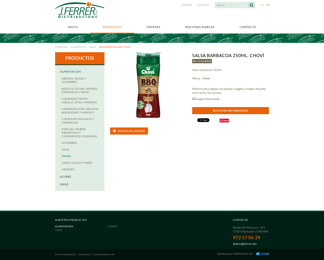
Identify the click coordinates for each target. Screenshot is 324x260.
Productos (61, 47)
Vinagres (68, 169)
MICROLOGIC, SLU (243, 254)
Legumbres (69, 143)
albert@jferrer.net (245, 243)
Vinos (64, 184)
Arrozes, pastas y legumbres (74, 80)
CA (262, 5)
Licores (65, 176)
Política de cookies (65, 254)
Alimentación (78, 47)
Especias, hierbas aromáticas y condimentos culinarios (79, 133)
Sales (65, 149)
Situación (203, 5)
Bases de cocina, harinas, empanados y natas (80, 90)
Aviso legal (84, 254)
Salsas (92, 47)
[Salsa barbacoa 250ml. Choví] (148, 85)
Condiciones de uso (104, 254)
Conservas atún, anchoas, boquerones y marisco (80, 111)
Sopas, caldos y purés (77, 163)
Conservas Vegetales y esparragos (78, 121)
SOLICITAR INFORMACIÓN (230, 110)
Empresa (187, 5)
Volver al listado (131, 131)
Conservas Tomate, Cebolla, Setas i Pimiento (79, 101)
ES (267, 5)
